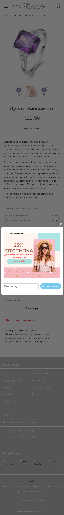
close (61, 224)
